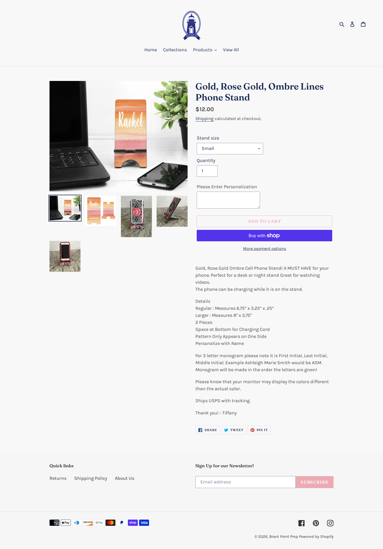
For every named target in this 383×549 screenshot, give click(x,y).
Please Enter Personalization (227, 187)
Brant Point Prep (283, 536)
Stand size (208, 138)
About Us (124, 478)
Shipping (204, 118)
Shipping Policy (90, 478)
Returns (58, 478)
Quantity (206, 160)
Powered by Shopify (316, 536)
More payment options (264, 248)
